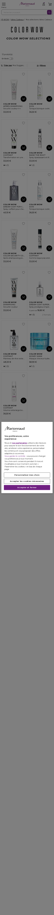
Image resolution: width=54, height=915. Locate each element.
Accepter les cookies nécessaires (27, 481)
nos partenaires (19, 443)
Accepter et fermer (27, 487)
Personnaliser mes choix (26, 475)
